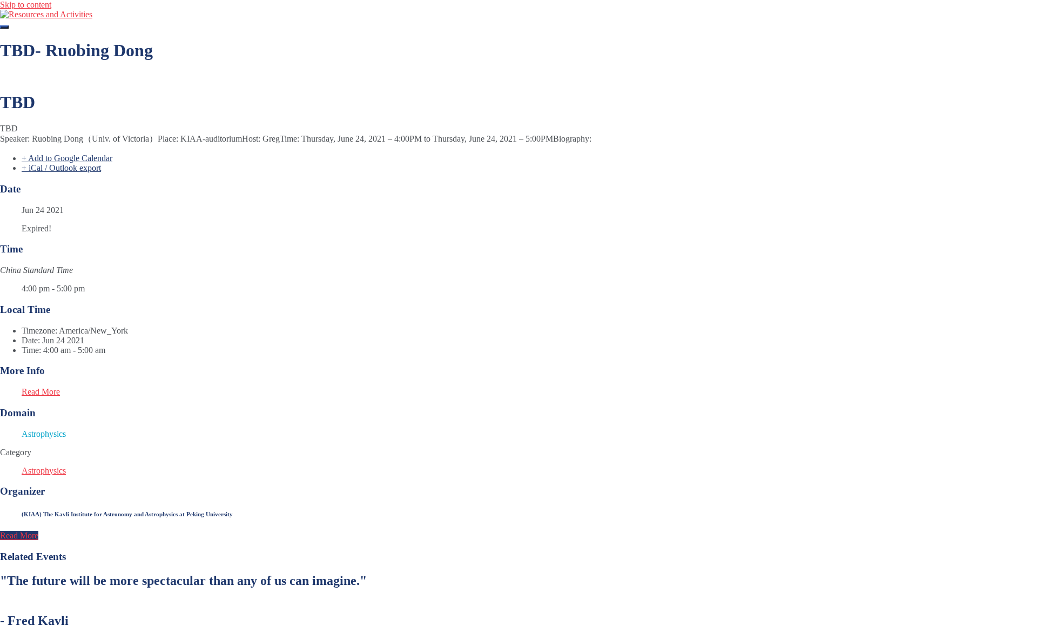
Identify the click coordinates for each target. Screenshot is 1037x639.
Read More (41, 391)
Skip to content (25, 4)
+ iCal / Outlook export (61, 167)
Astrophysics (44, 470)
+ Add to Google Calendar (67, 158)
